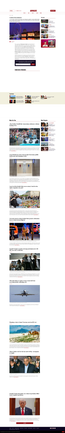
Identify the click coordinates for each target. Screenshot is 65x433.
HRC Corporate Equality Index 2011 (50, 97)
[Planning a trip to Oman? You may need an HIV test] (24, 333)
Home (10, 15)
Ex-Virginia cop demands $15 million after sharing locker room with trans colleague (51, 145)
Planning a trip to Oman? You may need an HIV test (22, 322)
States (49, 29)
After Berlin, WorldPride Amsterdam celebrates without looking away (24, 124)
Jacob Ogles (11, 283)
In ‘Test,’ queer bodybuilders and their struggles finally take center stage (52, 125)
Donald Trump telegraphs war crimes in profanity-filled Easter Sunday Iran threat (24, 394)
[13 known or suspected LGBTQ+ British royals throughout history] (28, 101)
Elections (50, 137)
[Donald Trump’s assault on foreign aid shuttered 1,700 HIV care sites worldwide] (24, 261)
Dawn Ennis (11, 157)
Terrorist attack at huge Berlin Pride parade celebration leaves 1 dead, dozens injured (24, 219)
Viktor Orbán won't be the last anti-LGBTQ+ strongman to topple (24, 352)
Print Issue (50, 34)
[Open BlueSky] (17, 10)
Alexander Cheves (11, 189)
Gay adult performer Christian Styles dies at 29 (52, 27)
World (12, 15)
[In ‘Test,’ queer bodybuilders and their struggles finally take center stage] (44, 124)
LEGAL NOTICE (37, 428)
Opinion (50, 147)
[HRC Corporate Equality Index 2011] (44, 97)
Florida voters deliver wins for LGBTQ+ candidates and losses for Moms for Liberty (52, 140)
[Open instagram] (20, 10)
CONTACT (10, 428)
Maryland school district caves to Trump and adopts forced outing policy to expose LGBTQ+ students (52, 131)
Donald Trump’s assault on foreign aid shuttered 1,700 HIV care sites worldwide (23, 249)
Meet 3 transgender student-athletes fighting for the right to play (52, 36)
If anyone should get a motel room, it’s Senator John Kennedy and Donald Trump (52, 150)
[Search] (49, 10)
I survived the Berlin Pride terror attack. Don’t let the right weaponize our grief (23, 187)
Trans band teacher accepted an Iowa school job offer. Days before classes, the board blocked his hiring (52, 33)
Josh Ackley (11, 354)
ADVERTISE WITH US (22, 428)
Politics (50, 132)
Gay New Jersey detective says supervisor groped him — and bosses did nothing (52, 23)
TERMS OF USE (34, 428)
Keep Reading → (13, 150)
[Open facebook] (16, 10)
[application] (48, 43)
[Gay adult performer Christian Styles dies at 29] (44, 26)
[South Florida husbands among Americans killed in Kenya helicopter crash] (12, 97)
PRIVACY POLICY (25, 428)
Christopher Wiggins (11, 221)
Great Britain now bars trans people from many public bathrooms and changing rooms (23, 155)
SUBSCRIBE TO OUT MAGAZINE (11, 10)
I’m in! (33, 64)
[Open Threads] (19, 10)
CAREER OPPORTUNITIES (17, 428)
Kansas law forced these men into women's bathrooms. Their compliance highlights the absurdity (52, 136)
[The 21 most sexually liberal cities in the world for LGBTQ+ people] (28, 97)
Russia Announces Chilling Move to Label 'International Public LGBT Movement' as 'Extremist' (20, 102)
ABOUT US (13, 428)
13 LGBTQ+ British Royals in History (35, 101)
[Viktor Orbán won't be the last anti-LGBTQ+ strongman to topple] (24, 364)
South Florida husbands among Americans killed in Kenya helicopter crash (19, 97)
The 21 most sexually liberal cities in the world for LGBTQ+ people (35, 97)
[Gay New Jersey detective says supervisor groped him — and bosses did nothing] (44, 21)
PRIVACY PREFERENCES (30, 428)
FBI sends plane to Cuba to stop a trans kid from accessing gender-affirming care (22, 281)
